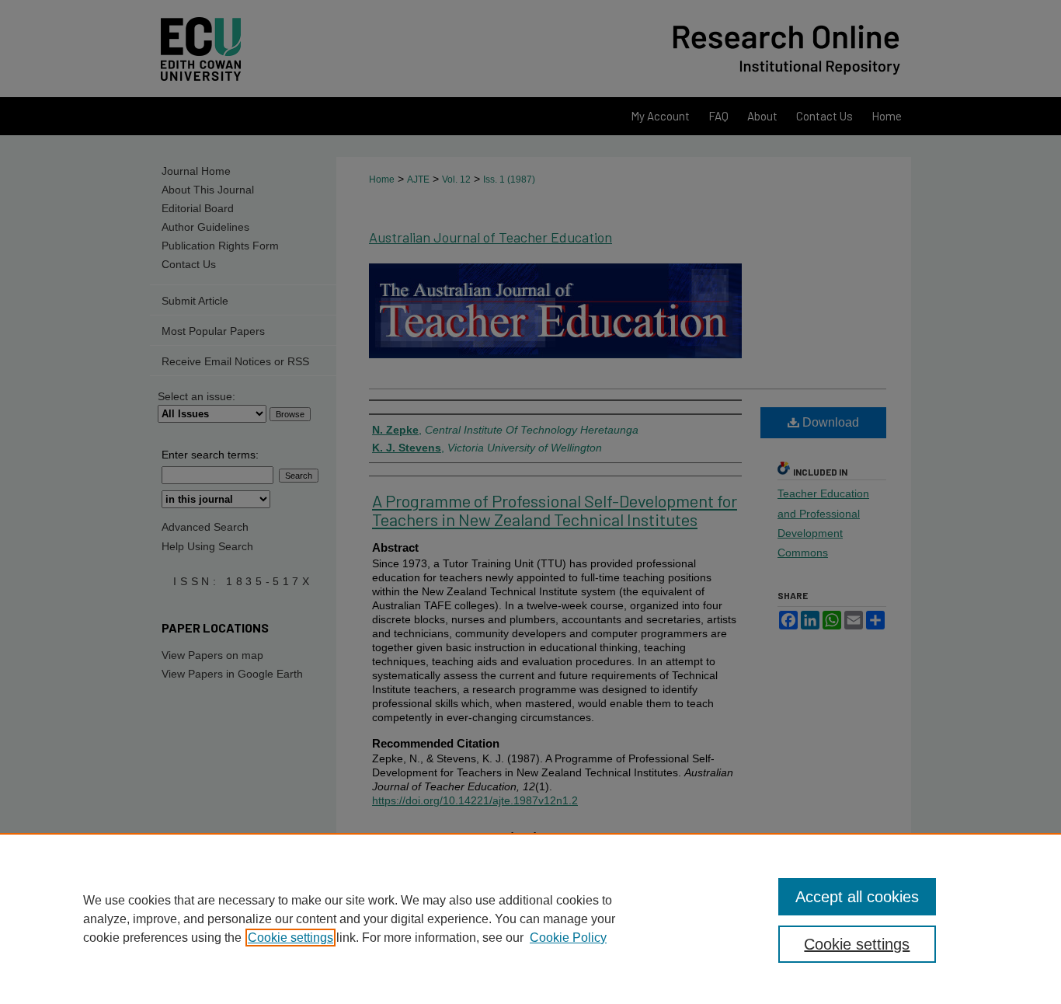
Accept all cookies (857, 896)
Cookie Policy (568, 937)
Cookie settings (290, 937)
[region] (530, 918)
